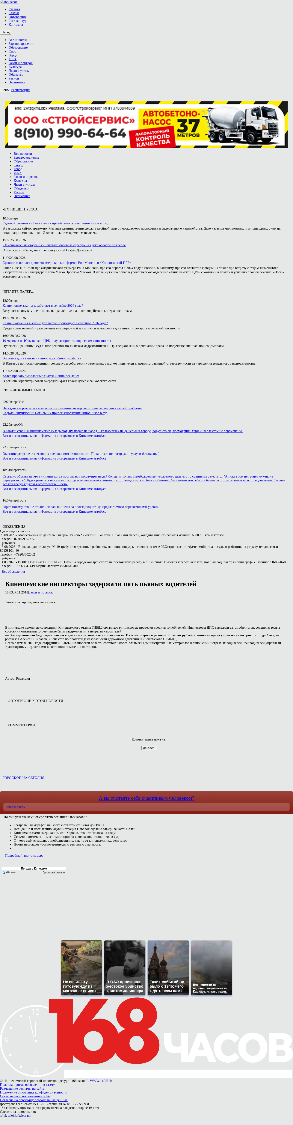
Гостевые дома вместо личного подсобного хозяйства (42, 358)
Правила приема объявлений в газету (27, 1084)
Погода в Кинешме (34, 868)
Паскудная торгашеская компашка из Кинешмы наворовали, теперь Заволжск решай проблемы (72, 408)
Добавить (149, 747)
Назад (6, 32)
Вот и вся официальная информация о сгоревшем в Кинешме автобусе (54, 435)
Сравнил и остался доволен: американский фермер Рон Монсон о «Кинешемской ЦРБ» (67, 262)
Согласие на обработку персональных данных (34, 1100)
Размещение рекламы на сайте (22, 1088)
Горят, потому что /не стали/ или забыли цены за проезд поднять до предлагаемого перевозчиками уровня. (81, 507)
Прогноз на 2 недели (54, 872)
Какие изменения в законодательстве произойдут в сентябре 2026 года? (55, 323)
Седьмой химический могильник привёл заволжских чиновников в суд (55, 223)
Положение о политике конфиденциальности (33, 1092)
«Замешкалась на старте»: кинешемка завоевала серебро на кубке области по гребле (64, 245)
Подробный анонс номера (24, 855)
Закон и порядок (41, 592)
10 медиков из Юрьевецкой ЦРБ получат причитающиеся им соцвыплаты (57, 340)
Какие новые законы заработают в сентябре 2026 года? (43, 305)
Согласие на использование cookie (25, 1096)
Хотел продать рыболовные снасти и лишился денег (41, 376)
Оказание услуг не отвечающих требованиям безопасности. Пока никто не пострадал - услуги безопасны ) (81, 453)
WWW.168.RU (100, 1081)
